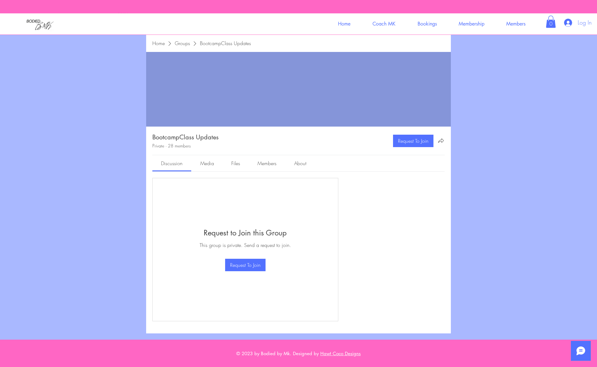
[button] (383, 24)
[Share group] (441, 140)
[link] (172, 163)
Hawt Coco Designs (340, 353)
